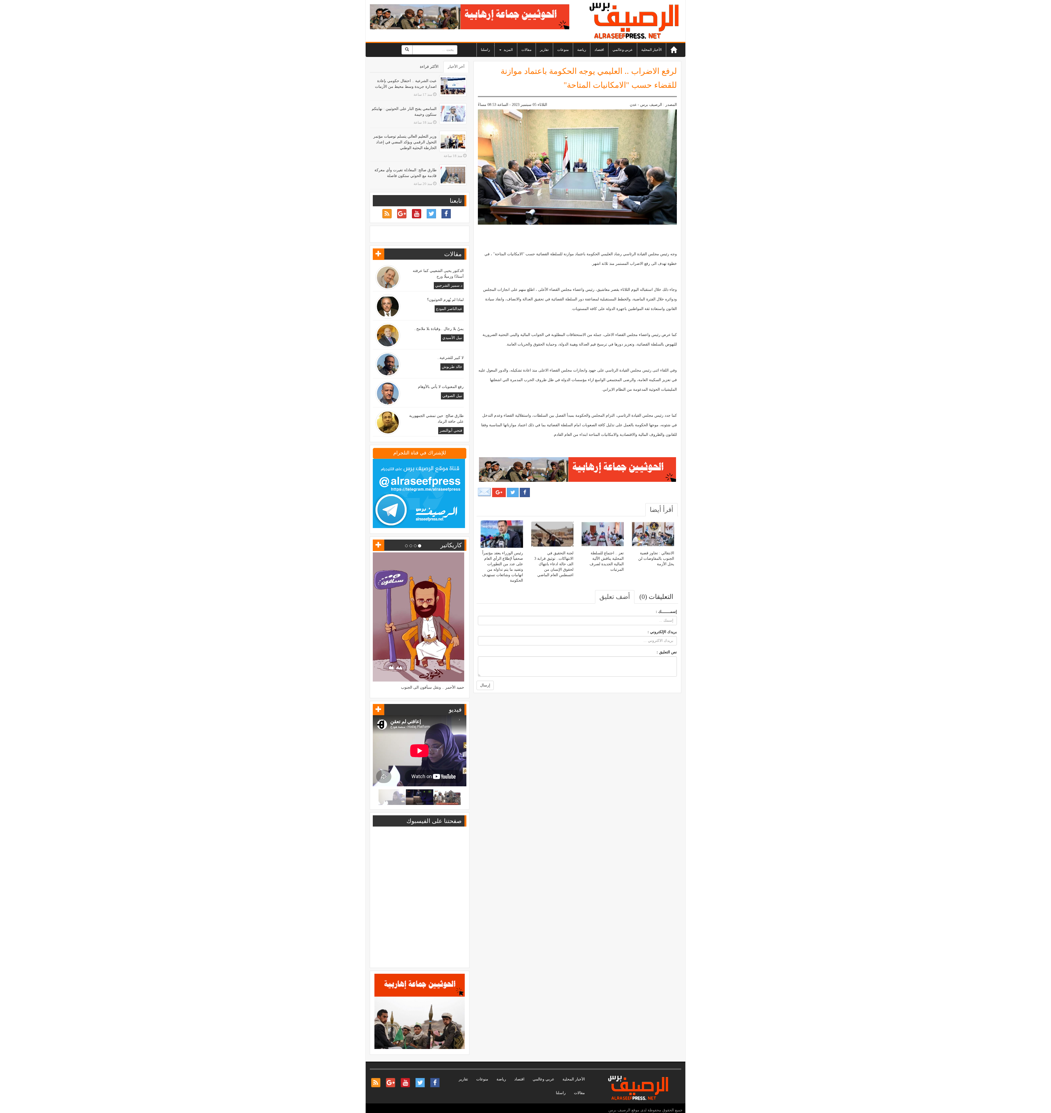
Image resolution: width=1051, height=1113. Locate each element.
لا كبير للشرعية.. (450, 358)
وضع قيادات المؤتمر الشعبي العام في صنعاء (429, 630)
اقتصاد (599, 50)
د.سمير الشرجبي (448, 285)
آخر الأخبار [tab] (456, 67)
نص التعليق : (667, 652)
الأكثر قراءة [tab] (429, 67)
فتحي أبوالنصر (451, 430)
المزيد (508, 50)
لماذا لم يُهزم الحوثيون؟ (445, 300)
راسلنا (485, 50)
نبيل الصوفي (452, 396)
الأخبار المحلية (651, 50)
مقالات (526, 50)
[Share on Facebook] (525, 492)
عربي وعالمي (623, 50)
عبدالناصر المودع (449, 309)
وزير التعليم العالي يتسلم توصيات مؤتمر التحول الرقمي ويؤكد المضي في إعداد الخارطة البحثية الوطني (405, 142)
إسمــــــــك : (666, 612)
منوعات (563, 50)
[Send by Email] (484, 492)
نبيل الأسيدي (452, 338)
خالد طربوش (452, 367)
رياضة (581, 50)
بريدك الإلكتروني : (662, 632)
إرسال (485, 685)
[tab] (661, 509)
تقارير (544, 50)
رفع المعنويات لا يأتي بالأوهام (441, 387)
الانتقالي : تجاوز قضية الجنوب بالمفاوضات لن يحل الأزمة (656, 558)
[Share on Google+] (499, 492)
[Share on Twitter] (513, 492)
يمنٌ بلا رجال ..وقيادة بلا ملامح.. (439, 329)
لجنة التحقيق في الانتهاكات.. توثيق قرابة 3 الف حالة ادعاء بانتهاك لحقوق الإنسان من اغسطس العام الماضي (553, 564)
